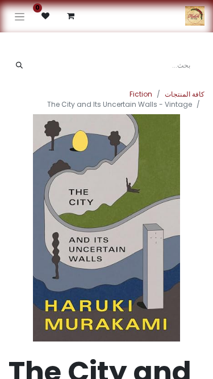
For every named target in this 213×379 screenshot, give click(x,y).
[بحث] (19, 65)
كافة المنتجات (184, 94)
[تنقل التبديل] (20, 16)
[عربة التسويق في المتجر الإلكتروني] (70, 16)
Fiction (141, 94)
